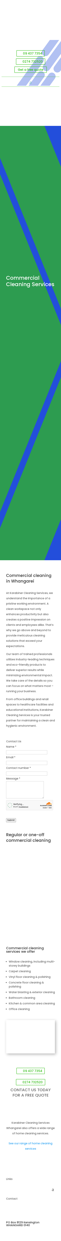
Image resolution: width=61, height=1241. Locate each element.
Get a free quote (30, 69)
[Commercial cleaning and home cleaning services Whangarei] (30, 1052)
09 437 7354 (32, 53)
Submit (11, 820)
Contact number (18, 768)
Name (11, 747)
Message (13, 778)
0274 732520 (33, 61)
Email (10, 757)
